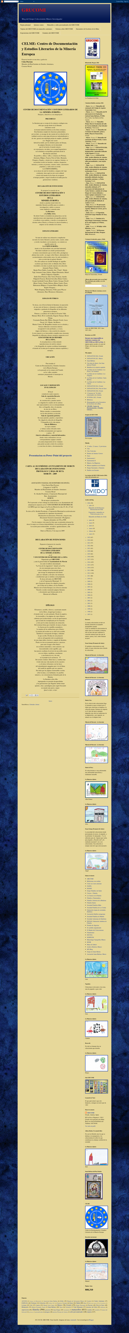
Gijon (71, 1303)
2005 (89, 592)
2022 (89, 546)
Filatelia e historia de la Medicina (96, 900)
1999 (89, 609)
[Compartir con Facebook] (36, 695)
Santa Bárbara (91, 361)
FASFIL (89, 886)
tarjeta (89, 1312)
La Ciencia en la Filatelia (94, 896)
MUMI (89, 942)
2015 (89, 565)
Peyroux (90, 1305)
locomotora (66, 1310)
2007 (89, 587)
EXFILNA (25, 1303)
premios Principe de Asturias (60, 1312)
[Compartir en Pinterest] (38, 695)
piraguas (47, 1312)
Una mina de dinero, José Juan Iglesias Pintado (95, 364)
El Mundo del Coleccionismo (95, 930)
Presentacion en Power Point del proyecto (50, 455)
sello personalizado (76, 1312)
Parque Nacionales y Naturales (95, 468)
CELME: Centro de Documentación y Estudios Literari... (95, 408)
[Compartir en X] (34, 695)
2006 (89, 590)
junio (90, 520)
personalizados (39, 1312)
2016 (89, 562)
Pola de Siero (100, 1305)
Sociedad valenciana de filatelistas (96, 919)
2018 (89, 557)
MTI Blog (90, 949)
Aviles (61, 1301)
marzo (91, 528)
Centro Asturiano (99, 1301)
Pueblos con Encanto (93, 470)
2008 (89, 584)
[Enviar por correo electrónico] (30, 695)
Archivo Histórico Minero (94, 947)
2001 (89, 603)
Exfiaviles (42, 1303)
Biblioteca (90, 400)
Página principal (25, 25)
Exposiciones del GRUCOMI (29, 33)
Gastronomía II (91, 461)
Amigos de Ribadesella (35, 1301)
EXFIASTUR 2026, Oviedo (95, 356)
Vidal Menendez (78, 1307)
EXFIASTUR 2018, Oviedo (95, 391)
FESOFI (89, 888)
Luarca (38, 1305)
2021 (89, 548)
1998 (89, 612)
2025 (89, 537)
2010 (89, 578)
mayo (91, 523)
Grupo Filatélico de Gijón (94, 891)
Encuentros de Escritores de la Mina (87, 29)
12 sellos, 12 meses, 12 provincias (96, 446)
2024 (89, 540)
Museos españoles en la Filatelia (96, 465)
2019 (89, 554)
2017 (89, 559)
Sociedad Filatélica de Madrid (95, 916)
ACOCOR (24, 1301)
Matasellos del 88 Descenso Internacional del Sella (96, 508)
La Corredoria (102, 1303)
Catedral (89, 1301)
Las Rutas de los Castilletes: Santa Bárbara (96, 379)
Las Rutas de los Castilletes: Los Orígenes (96, 374)
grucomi (47, 1310)
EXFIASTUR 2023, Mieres (95, 358)
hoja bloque (56, 1310)
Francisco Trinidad (62, 1303)
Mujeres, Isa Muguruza (93, 463)
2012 (89, 573)
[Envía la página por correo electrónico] (26, 695)
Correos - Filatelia (92, 893)
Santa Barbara (52, 1307)
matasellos (76, 1309)
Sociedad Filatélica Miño (94, 905)
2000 (89, 606)
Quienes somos (39, 25)
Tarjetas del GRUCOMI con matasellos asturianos (36, 29)
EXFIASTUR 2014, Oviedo (95, 386)
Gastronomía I (91, 458)
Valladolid (68, 1307)
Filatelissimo (90, 933)
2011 (89, 576)
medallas (97, 1310)
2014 (89, 567)
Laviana (24, 1305)
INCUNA (89, 935)
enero (91, 534)
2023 (89, 543)
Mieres (59, 1305)
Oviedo (68, 1305)
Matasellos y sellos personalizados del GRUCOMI (63, 25)
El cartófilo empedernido (94, 928)
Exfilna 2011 (52, 1303)
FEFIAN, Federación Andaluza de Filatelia (97, 922)
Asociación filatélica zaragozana (96, 914)
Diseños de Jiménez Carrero (95, 453)
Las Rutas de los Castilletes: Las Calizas (96, 383)
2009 (89, 581)
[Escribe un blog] (32, 695)
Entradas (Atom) (34, 704)
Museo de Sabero (92, 945)
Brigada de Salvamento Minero (75, 1301)
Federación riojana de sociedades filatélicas (96, 911)
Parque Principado (80, 1305)
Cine (88, 449)
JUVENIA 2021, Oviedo (94, 397)
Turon (61, 1307)
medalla (89, 1310)
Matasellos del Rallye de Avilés (97, 517)
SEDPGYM (90, 937)
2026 (89, 503)
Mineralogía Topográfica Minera (96, 940)
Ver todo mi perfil (90, 1126)
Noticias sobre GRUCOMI (64, 29)
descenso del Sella (91, 1307)
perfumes (31, 1312)
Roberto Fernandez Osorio (39, 1307)
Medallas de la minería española (96, 367)
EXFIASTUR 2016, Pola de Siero (97, 388)
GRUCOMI (34, 9)
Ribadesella (25, 1307)
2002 (89, 601)
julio (90, 505)
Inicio (50, 701)
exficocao (102, 1307)
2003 (89, 598)
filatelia (36, 1309)
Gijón (78, 1303)
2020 (89, 551)
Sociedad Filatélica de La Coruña (96, 908)
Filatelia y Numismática (94, 898)
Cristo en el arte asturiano (94, 884)
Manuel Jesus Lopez (48, 1305)
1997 (89, 614)
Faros (88, 456)
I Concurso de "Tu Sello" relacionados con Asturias (94, 394)
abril (90, 526)
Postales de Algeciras (93, 925)
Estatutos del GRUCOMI (51, 33)
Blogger (91, 1320)
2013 (89, 570)
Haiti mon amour (93, 1303)
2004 (89, 595)
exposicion (25, 1310)
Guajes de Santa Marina (93, 952)
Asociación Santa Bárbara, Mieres (96, 954)
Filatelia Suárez (91, 903)
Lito (31, 1305)
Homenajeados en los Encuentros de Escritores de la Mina (96, 403)
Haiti (85, 1303)
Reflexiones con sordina (93, 881)
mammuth (73, 1320)
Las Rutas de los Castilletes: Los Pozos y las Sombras (96, 370)
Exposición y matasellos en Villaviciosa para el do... (96, 513)
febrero (91, 531)
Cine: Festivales (91, 451)
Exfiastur (33, 1303)
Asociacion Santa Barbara (50, 1301)
